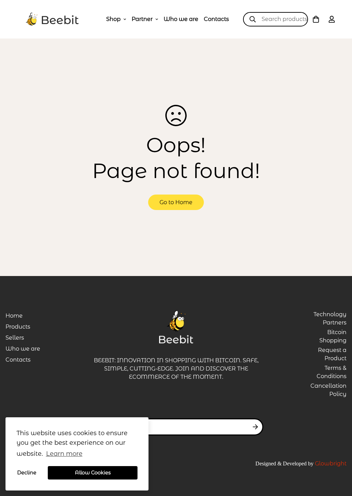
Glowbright (330, 463)
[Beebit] (52, 19)
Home (14, 315)
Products (18, 326)
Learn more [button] (64, 454)
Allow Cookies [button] (93, 473)
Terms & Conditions (331, 372)
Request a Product (332, 354)
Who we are (181, 19)
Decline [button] (26, 473)
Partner (142, 19)
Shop (113, 19)
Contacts (216, 19)
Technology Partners (330, 318)
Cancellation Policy (328, 390)
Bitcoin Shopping (332, 336)
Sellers (15, 337)
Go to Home (176, 202)
